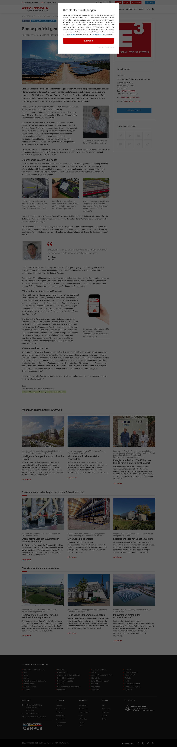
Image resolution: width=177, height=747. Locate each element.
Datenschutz (110, 47)
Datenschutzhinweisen (83, 32)
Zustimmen (88, 41)
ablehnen (72, 34)
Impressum (101, 47)
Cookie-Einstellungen (98, 34)
